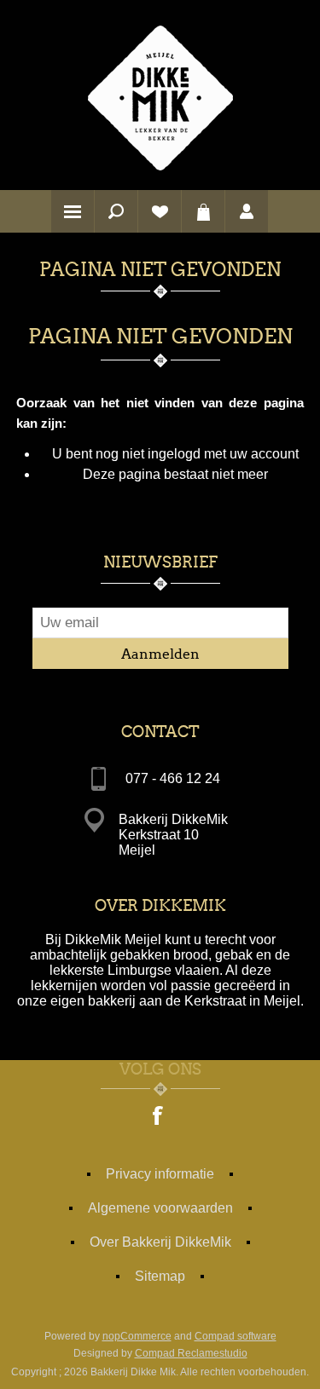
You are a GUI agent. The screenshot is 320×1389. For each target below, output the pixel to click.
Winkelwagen (203, 211)
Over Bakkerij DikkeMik (160, 1242)
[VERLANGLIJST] (159, 211)
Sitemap (160, 1276)
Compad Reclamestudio (191, 1353)
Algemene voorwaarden (160, 1208)
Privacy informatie (160, 1174)
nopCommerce (137, 1336)
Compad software (235, 1336)
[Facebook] (159, 1117)
